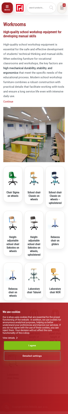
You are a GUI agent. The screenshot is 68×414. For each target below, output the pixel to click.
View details (9, 338)
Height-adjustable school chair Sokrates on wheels (12, 244)
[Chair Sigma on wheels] (12, 178)
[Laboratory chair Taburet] (34, 275)
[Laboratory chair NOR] (55, 275)
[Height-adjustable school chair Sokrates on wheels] (12, 223)
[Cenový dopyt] (62, 7)
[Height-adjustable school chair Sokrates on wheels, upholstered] (34, 223)
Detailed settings (32, 356)
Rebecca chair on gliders (55, 241)
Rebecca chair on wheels (12, 292)
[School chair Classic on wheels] (34, 178)
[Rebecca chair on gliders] (55, 223)
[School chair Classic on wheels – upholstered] (55, 178)
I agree (32, 345)
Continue (8, 101)
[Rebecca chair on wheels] (12, 275)
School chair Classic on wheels (34, 196)
